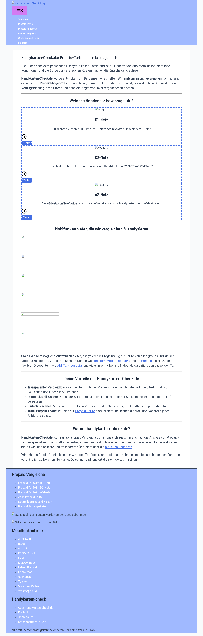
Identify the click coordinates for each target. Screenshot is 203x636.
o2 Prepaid (144, 361)
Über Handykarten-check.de (35, 607)
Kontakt (23, 612)
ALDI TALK (24, 539)
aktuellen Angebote (118, 447)
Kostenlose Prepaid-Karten (35, 501)
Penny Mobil (26, 572)
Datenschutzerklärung (32, 621)
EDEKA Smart (26, 553)
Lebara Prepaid (27, 567)
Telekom (99, 361)
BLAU (21, 543)
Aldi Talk (63, 365)
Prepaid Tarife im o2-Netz (34, 492)
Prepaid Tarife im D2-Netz (34, 487)
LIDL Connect (26, 562)
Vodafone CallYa (118, 361)
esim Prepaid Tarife (30, 497)
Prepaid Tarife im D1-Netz (34, 483)
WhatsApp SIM (27, 591)
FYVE (21, 557)
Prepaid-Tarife (85, 411)
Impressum (25, 617)
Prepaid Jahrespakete (32, 506)
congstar (76, 365)
